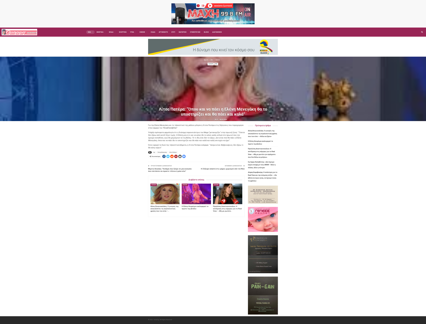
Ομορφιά (99, 32)
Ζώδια (153, 32)
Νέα (89, 32)
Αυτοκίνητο (163, 32)
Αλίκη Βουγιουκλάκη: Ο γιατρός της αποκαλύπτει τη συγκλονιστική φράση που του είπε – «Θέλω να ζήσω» (262, 133)
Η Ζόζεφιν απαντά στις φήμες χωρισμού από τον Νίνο (223, 169)
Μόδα (111, 32)
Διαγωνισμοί (217, 32)
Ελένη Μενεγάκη (162, 152)
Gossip (210, 64)
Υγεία (132, 32)
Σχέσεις (142, 32)
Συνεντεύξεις (195, 32)
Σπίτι (173, 32)
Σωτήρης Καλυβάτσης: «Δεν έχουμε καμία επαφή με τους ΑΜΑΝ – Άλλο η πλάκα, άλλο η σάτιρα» (262, 164)
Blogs (206, 32)
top (154, 152)
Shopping (123, 32)
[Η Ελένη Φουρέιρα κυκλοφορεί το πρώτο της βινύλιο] (196, 194)
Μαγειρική (182, 32)
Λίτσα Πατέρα (173, 152)
